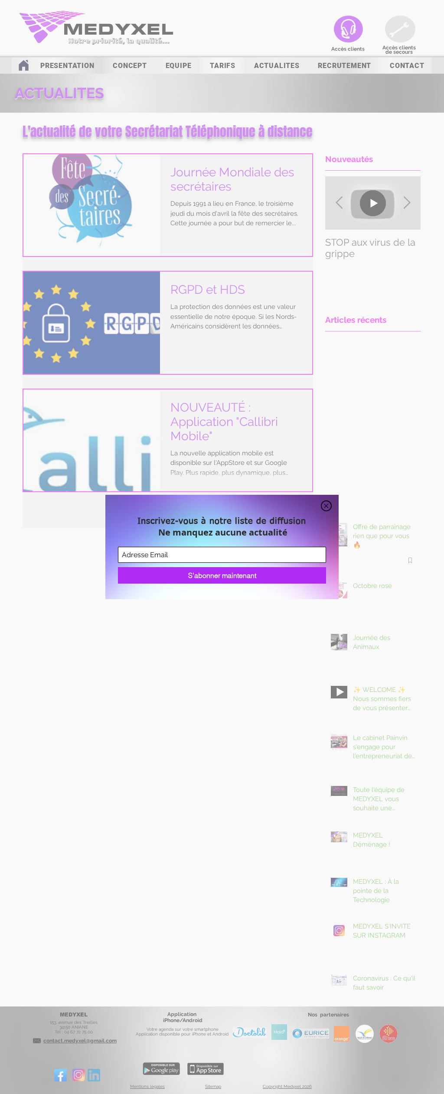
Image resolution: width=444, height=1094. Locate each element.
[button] (326, 505)
